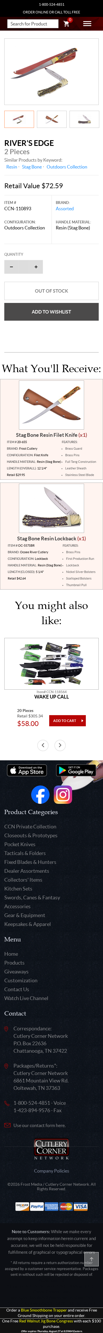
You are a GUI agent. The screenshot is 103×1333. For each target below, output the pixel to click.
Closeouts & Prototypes (31, 835)
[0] (66, 24)
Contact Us (16, 989)
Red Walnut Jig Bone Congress (46, 1321)
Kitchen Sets (18, 889)
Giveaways (16, 972)
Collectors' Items (23, 880)
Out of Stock (51, 290)
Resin (11, 166)
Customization (20, 980)
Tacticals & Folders (25, 853)
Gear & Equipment (24, 915)
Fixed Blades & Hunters (30, 862)
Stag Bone (32, 166)
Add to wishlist (51, 311)
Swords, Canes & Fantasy (32, 897)
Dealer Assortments (26, 871)
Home (11, 954)
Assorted (65, 208)
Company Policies (51, 1170)
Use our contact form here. (39, 1125)
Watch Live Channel (26, 998)
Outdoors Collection (67, 166)
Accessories (17, 906)
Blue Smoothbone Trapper (44, 1310)
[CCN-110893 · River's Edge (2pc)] (51, 71)
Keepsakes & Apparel (27, 924)
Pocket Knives (19, 844)
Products (14, 963)
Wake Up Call (51, 696)
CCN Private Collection (30, 827)
